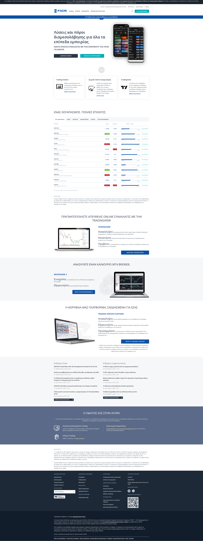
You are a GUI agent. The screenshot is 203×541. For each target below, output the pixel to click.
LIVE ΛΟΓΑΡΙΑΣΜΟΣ (142, 11)
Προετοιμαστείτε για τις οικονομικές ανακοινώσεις (120, 428)
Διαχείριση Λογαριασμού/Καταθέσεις (112, 491)
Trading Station (82, 479)
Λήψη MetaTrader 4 (83, 491)
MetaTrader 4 (82, 482)
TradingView (82, 477)
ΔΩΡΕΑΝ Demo (139, 7)
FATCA (126, 538)
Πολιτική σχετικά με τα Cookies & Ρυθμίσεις (111, 501)
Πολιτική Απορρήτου (108, 504)
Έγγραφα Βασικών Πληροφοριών (98, 538)
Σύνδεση (147, 7)
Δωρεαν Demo (65, 56)
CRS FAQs (131, 538)
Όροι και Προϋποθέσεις (60, 538)
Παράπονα (109, 538)
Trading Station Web (83, 497)
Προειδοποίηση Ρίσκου (79, 516)
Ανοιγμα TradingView (135, 252)
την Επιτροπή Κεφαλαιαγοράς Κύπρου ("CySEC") (115, 522)
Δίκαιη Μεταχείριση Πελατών (110, 507)
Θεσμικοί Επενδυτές (108, 488)
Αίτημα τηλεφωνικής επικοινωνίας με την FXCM (138, 483)
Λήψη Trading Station (84, 488)
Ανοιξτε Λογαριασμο (92, 56)
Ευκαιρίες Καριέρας (59, 482)
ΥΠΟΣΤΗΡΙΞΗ (131, 7)
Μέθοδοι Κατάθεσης (108, 494)
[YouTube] (129, 491)
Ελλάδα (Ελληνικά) (59, 491)
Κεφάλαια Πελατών (59, 485)
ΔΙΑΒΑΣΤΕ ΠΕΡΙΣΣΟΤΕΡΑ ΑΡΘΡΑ (62, 399)
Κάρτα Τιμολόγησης (84, 538)
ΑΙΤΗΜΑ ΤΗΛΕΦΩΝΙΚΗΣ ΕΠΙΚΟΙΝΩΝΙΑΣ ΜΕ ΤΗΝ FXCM (113, 7)
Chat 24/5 (130, 477)
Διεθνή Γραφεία (58, 479)
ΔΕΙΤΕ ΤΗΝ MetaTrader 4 (84, 292)
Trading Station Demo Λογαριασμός (112, 477)
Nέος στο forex (80, 438)
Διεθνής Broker (57, 477)
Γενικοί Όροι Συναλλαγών (72, 538)
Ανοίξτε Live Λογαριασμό (109, 479)
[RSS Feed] (133, 491)
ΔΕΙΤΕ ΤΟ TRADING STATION (135, 341)
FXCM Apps (106, 486)
